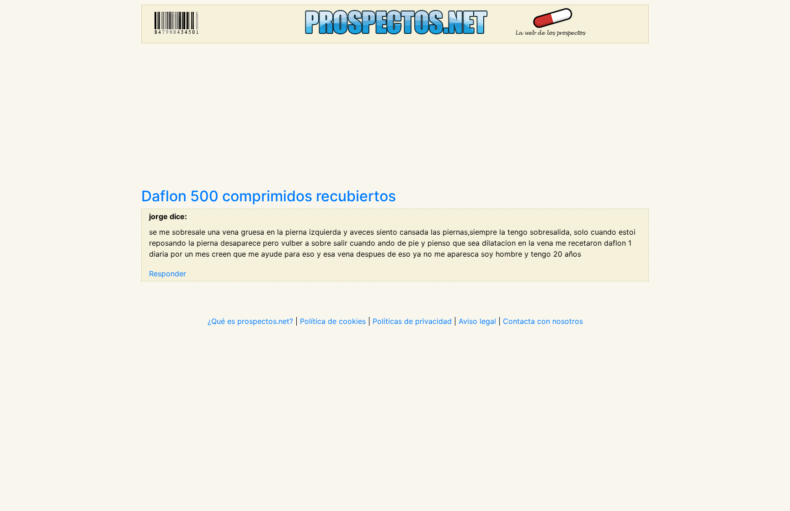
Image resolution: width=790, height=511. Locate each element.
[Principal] (395, 24)
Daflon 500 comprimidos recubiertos (268, 196)
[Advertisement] (395, 119)
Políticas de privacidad (412, 321)
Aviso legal (477, 321)
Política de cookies (333, 321)
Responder (167, 273)
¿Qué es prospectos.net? (250, 321)
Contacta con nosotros (543, 321)
